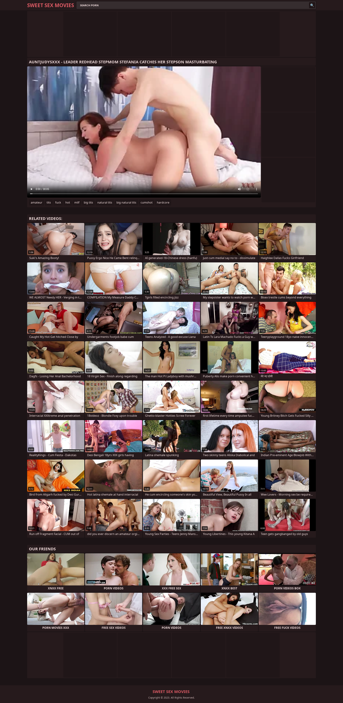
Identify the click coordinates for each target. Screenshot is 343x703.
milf (76, 202)
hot (67, 202)
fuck (58, 202)
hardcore (163, 202)
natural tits (104, 202)
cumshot (147, 202)
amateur (36, 202)
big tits (88, 202)
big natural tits (126, 202)
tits (49, 202)
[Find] (312, 5)
